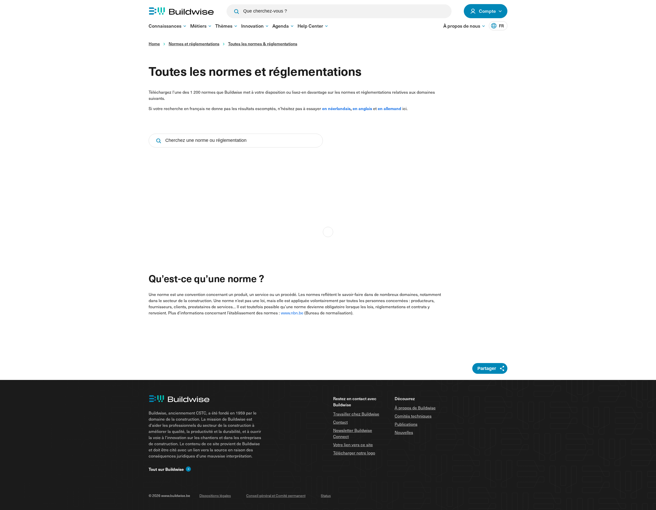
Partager (486, 368)
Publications (406, 424)
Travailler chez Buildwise (356, 414)
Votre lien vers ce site (353, 444)
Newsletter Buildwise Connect (352, 433)
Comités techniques (413, 416)
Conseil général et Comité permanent (275, 495)
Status (326, 495)
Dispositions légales (215, 495)
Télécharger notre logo (354, 453)
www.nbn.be (292, 313)
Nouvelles (404, 432)
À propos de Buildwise (415, 408)
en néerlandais (336, 108)
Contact (340, 422)
